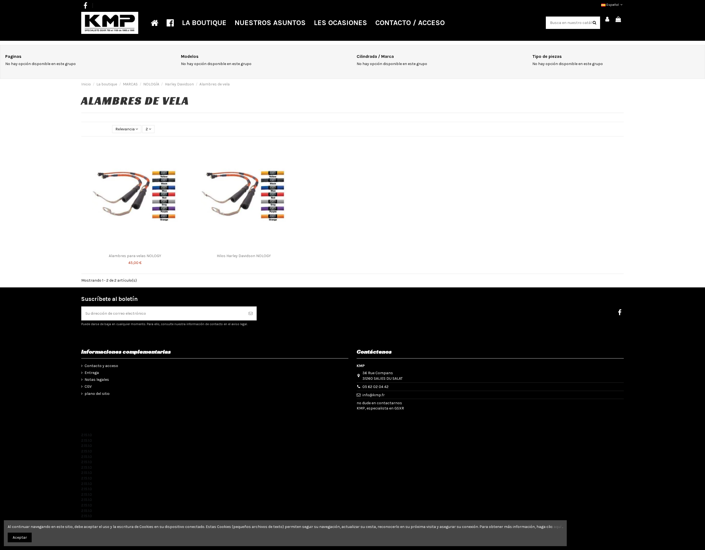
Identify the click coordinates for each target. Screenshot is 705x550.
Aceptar (20, 537)
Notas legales (97, 379)
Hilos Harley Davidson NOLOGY (244, 256)
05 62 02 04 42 (375, 386)
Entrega (92, 372)
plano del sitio (97, 393)
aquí (558, 526)
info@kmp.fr (373, 395)
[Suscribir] (250, 313)
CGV (88, 386)
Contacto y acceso (101, 365)
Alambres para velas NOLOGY (135, 256)
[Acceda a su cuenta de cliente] (607, 20)
